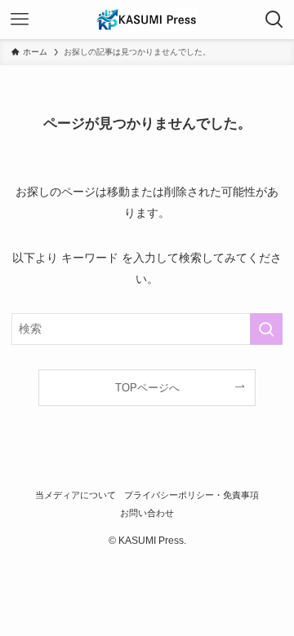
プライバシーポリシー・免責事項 (191, 495)
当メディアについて (75, 495)
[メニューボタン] (19, 19)
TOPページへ (147, 388)
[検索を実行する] (266, 329)
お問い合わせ (147, 513)
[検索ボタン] (274, 19)
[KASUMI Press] (147, 19)
